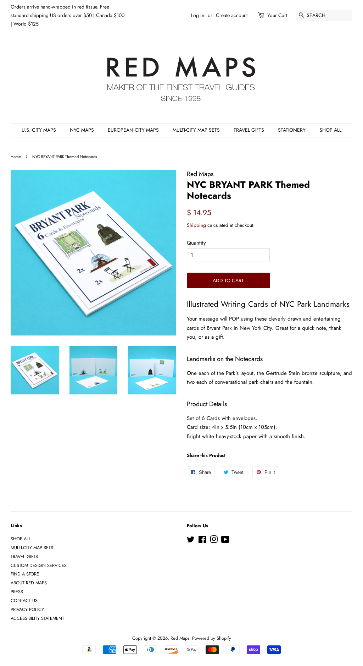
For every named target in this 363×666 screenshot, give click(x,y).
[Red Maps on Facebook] (202, 540)
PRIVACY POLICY (27, 609)
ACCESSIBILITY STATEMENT (37, 618)
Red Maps (180, 638)
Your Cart (277, 15)
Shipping (196, 225)
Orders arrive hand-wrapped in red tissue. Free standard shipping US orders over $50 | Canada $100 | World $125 (67, 15)
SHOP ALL (330, 129)
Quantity (196, 243)
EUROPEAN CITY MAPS (133, 129)
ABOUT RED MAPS (29, 582)
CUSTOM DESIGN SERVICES (39, 565)
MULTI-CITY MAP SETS (196, 129)
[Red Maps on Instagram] (214, 540)
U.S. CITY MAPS (39, 129)
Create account (231, 15)
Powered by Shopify (211, 638)
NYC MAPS (82, 129)
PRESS (17, 591)
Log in (197, 15)
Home (16, 156)
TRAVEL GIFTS (249, 129)
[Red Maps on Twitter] (191, 540)
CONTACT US (24, 600)
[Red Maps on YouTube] (225, 540)
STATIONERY (292, 129)
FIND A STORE (25, 574)
